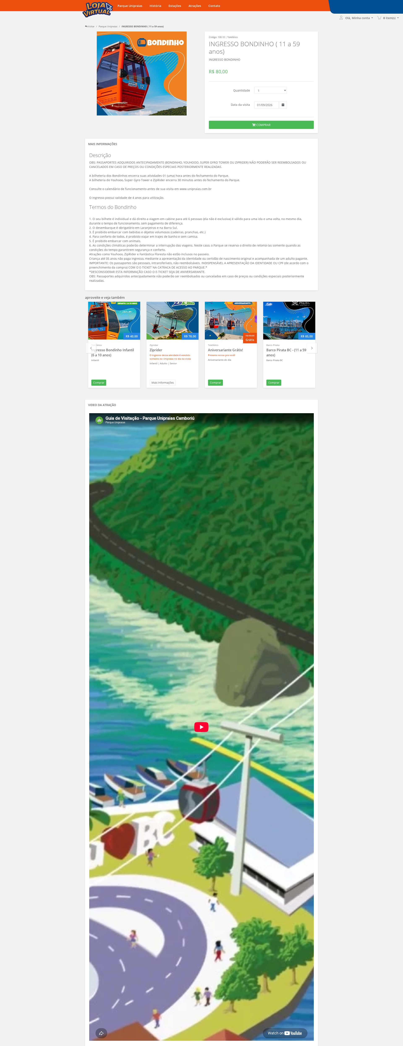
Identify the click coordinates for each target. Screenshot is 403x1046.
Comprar (98, 382)
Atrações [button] (194, 6)
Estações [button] (175, 6)
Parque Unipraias (108, 26)
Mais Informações (163, 382)
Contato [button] (214, 6)
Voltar (90, 26)
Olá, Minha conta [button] (358, 18)
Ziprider (156, 350)
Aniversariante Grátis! (225, 350)
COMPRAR (263, 125)
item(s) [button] (389, 18)
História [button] (155, 6)
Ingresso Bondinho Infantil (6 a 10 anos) (112, 352)
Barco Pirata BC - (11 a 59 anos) (286, 352)
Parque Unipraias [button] (130, 6)
